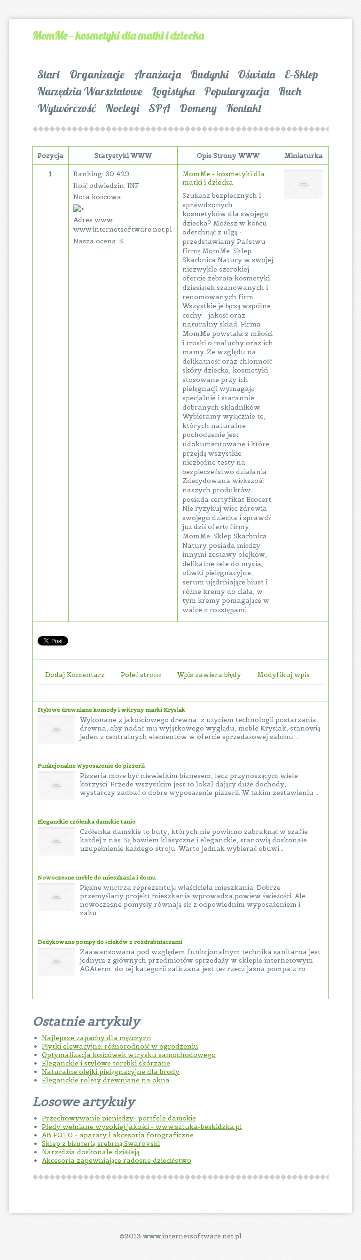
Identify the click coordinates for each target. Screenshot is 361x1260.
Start (48, 74)
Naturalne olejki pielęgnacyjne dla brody (111, 1071)
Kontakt (244, 108)
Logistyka (173, 91)
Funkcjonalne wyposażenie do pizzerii (91, 765)
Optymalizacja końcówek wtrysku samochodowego (129, 1054)
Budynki (209, 74)
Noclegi (122, 108)
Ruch (289, 91)
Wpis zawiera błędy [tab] (209, 674)
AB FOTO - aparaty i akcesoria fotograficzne (118, 1135)
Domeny (198, 108)
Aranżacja (157, 74)
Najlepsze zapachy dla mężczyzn (96, 1038)
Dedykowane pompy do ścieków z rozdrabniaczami (110, 941)
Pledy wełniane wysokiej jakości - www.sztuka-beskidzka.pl (142, 1126)
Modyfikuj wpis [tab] (283, 674)
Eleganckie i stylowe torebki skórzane (106, 1063)
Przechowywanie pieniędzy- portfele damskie (119, 1118)
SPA (159, 108)
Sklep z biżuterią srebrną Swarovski (101, 1143)
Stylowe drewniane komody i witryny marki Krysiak (111, 709)
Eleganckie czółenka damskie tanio (87, 821)
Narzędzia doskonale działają (90, 1152)
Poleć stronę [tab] (141, 674)
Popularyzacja (236, 91)
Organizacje (97, 74)
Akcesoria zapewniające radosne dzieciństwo (116, 1160)
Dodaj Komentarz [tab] (75, 674)
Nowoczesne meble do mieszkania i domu (97, 877)
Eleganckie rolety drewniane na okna (106, 1080)
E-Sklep (301, 74)
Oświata (256, 74)
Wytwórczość (66, 108)
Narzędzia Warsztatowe (89, 91)
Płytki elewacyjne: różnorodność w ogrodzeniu (120, 1046)
